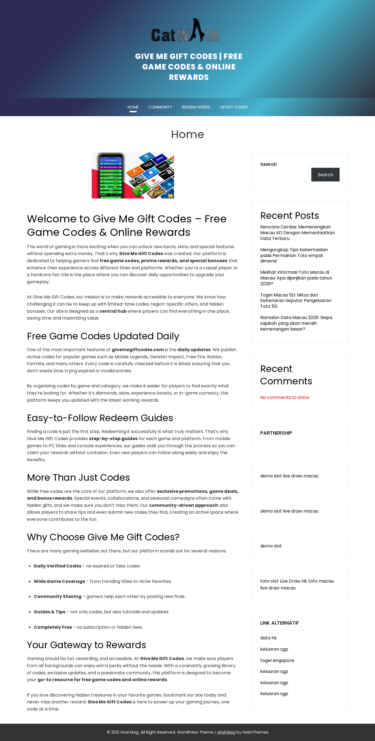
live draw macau (300, 476)
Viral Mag (226, 732)
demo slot (271, 476)
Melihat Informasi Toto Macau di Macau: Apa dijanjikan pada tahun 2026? (296, 278)
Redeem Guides (196, 107)
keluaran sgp (274, 649)
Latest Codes (234, 107)
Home (133, 107)
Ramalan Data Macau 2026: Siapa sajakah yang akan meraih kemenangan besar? (296, 323)
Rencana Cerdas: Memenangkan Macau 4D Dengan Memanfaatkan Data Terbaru (297, 233)
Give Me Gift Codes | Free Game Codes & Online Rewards (189, 67)
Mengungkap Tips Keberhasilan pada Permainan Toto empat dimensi (294, 255)
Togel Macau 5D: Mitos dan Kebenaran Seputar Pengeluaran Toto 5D (295, 301)
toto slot (269, 581)
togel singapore (277, 660)
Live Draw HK (293, 581)
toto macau (321, 581)
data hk (268, 638)
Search (268, 164)
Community (160, 107)
